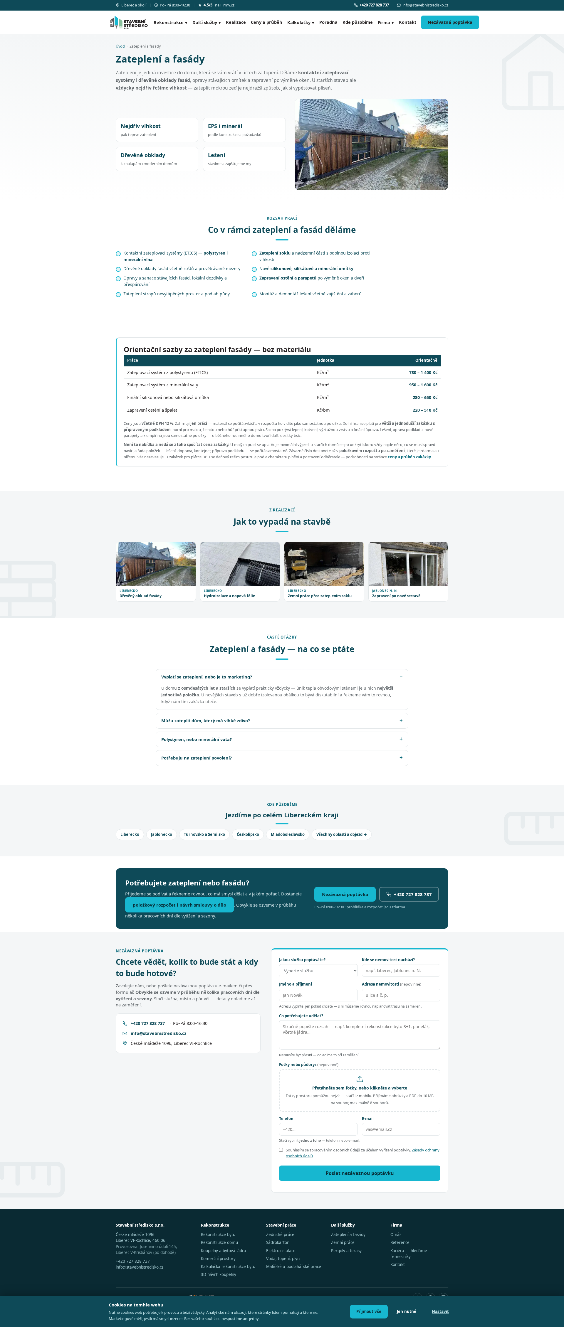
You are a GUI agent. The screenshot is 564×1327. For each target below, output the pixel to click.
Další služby (206, 22)
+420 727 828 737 (413, 894)
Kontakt (407, 22)
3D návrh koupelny (218, 1274)
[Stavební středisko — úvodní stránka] (129, 22)
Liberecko (129, 834)
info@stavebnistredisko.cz (425, 5)
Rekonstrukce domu (219, 1242)
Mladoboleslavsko (288, 834)
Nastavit (440, 1311)
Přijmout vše (368, 1311)
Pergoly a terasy (346, 1250)
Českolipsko (248, 834)
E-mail (368, 1118)
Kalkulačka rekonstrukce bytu (228, 1266)
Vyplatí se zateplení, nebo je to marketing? (206, 677)
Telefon (286, 1118)
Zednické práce (280, 1234)
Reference (399, 1242)
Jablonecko (161, 834)
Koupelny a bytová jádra (223, 1250)
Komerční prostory (218, 1258)
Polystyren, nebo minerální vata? (196, 739)
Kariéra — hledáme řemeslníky (408, 1253)
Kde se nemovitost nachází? (388, 959)
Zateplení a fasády (348, 1234)
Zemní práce (343, 1242)
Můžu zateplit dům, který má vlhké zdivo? (205, 720)
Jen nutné (406, 1311)
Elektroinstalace (281, 1250)
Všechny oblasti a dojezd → (341, 834)
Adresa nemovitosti (391, 984)
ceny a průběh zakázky (409, 456)
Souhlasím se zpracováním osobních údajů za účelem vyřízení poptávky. (362, 1152)
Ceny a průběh (266, 22)
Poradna (328, 22)
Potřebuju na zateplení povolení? (196, 758)
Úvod (120, 46)
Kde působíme (358, 22)
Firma (386, 22)
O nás (395, 1234)
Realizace (236, 22)
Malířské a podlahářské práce (293, 1266)
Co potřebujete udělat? (301, 1015)
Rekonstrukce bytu (218, 1234)
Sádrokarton (277, 1242)
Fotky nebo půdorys (308, 1064)
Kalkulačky (300, 22)
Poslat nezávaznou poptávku (360, 1173)
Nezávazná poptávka (450, 22)
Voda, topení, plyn (283, 1258)
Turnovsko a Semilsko (204, 834)
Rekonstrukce (170, 22)
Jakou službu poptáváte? (302, 959)
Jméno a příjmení (295, 984)
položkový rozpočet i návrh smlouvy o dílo (179, 905)
